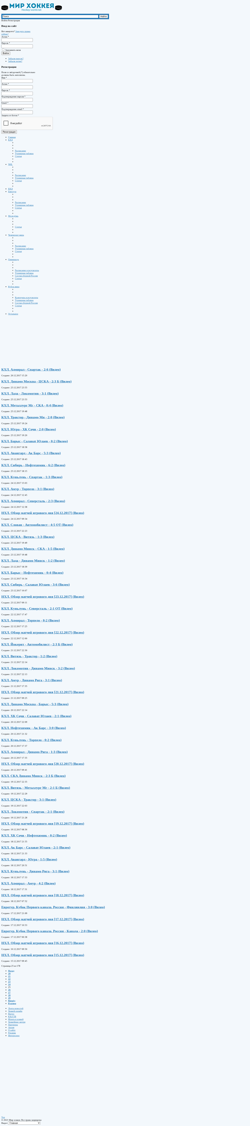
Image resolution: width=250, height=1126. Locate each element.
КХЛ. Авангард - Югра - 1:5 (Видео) (29, 859)
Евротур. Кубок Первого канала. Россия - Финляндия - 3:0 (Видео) (53, 907)
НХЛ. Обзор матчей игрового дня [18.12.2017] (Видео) (42, 895)
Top (3, 1117)
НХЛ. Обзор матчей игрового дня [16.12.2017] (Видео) (42, 943)
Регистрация (9, 132)
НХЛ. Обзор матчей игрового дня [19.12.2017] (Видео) (42, 823)
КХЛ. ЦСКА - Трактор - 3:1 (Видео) (28, 799)
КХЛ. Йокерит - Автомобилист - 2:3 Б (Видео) (37, 644)
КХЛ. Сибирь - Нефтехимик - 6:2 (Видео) (33, 465)
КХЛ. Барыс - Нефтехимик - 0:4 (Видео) (32, 572)
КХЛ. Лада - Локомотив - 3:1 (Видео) (30, 393)
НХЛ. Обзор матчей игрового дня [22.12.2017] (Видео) (42, 632)
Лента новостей (15, 1008)
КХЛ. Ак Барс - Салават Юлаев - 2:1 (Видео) (35, 847)
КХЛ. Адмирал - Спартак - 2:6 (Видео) (31, 369)
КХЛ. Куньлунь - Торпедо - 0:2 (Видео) (31, 740)
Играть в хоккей (15, 1019)
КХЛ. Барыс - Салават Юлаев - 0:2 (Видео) (34, 441)
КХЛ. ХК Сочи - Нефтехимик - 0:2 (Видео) (34, 835)
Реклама (12, 1033)
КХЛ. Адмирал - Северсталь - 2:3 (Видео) (33, 501)
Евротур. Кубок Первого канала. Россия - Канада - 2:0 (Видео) (49, 931)
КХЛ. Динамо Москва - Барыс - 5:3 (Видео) (35, 704)
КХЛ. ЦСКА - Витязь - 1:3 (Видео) (27, 537)
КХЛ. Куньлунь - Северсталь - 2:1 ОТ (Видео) (37, 608)
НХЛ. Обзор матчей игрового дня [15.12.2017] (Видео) (42, 955)
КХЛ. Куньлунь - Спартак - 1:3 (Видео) (31, 477)
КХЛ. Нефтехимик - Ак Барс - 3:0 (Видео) (33, 728)
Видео (11, 1014)
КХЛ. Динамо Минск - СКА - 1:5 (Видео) (33, 549)
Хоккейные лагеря (16, 1022)
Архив (11, 1027)
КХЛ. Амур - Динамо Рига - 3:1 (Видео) (31, 680)
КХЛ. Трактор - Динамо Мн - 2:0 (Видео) (33, 417)
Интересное (14, 1035)
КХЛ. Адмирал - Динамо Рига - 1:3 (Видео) (34, 752)
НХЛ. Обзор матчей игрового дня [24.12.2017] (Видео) (42, 513)
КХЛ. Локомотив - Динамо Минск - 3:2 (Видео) (38, 668)
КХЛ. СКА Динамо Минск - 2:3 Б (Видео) (33, 776)
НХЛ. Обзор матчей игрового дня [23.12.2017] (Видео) (42, 596)
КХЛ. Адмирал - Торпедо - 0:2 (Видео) (30, 620)
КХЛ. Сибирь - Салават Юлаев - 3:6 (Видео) (35, 584)
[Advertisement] (103, 341)
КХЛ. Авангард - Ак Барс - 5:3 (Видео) (31, 453)
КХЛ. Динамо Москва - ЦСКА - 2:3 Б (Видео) (36, 381)
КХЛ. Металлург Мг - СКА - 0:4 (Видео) (32, 405)
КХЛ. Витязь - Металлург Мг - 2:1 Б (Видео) (35, 788)
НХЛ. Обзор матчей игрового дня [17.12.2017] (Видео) (42, 919)
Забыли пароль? (15, 58)
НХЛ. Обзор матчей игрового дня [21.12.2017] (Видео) (42, 692)
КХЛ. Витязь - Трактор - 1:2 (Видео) (29, 656)
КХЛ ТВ (12, 1016)
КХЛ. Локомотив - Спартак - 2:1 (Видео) (32, 811)
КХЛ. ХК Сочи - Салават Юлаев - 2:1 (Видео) (36, 716)
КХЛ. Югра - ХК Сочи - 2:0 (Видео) (28, 429)
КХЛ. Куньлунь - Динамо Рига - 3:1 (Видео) (35, 871)
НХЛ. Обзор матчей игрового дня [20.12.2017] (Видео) (42, 764)
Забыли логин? (15, 61)
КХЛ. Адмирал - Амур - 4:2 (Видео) (28, 883)
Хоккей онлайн (15, 1011)
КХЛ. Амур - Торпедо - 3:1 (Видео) (27, 489)
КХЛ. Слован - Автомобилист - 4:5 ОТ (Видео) (37, 525)
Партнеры (13, 1024)
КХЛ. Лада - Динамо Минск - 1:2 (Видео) (33, 560)
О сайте (11, 1030)
